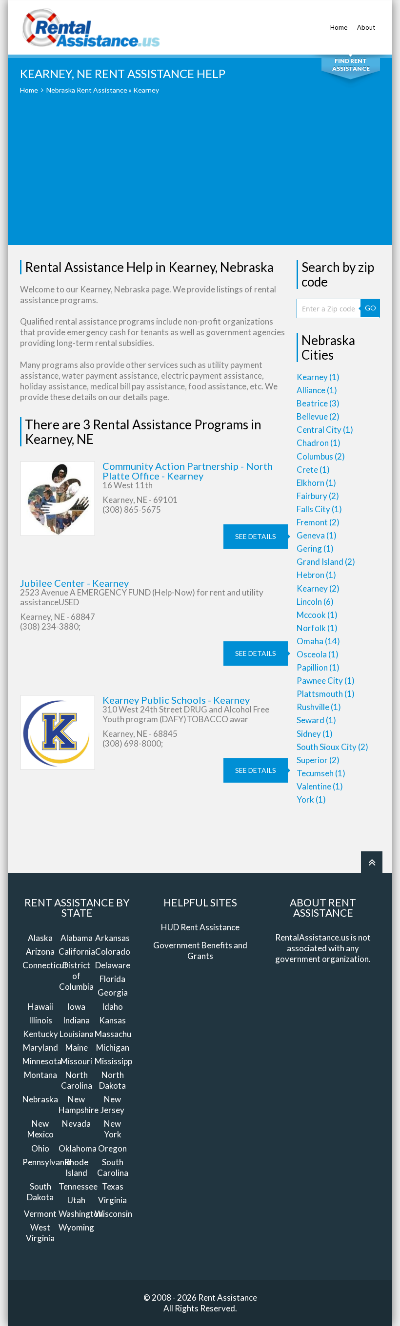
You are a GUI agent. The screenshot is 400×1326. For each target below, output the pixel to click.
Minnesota (41, 1061)
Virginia (112, 1200)
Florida (112, 979)
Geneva (317, 535)
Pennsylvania (46, 1162)
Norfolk (317, 628)
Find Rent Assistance (351, 64)
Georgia (113, 992)
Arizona (40, 951)
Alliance (317, 390)
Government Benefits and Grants (200, 950)
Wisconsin (113, 1214)
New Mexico (40, 1128)
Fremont (318, 522)
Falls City (319, 509)
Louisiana (77, 1034)
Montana (40, 1075)
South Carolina (112, 1167)
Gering (315, 548)
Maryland (40, 1047)
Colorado (112, 951)
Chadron (318, 443)
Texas (112, 1186)
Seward (316, 720)
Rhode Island (76, 1167)
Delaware (112, 965)
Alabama (76, 938)
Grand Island (326, 562)
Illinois (40, 1020)
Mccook (317, 615)
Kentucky (40, 1034)
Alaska (40, 938)
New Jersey (112, 1104)
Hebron (316, 575)
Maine (76, 1047)
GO (370, 308)
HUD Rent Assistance (200, 927)
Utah (76, 1200)
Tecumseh (321, 773)
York (311, 799)
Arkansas (112, 938)
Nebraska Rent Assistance (86, 90)
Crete (313, 469)
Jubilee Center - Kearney (74, 583)
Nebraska (40, 1099)
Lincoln (315, 601)
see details (255, 536)
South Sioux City (332, 747)
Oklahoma (78, 1148)
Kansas (112, 1020)
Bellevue (318, 416)
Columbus (321, 456)
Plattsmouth (326, 694)
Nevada (76, 1123)
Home (338, 27)
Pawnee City (326, 680)
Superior (318, 760)
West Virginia (40, 1232)
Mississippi (114, 1061)
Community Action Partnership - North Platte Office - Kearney (187, 470)
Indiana (76, 1020)
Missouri (76, 1061)
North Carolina (76, 1080)
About (366, 27)
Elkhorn (316, 483)
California (77, 951)
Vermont (40, 1214)
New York (112, 1128)
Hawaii (40, 1006)
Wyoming (76, 1227)
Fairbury (318, 496)
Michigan (112, 1047)
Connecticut (44, 965)
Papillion (318, 667)
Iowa (76, 1006)
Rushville (319, 707)
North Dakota (112, 1080)
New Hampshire (79, 1104)
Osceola (318, 654)
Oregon (112, 1148)
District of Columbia (76, 976)
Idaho (112, 1006)
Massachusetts (122, 1034)
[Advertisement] (200, 177)
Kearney (318, 377)
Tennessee (78, 1186)
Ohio (40, 1148)
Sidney (315, 734)
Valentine (320, 786)
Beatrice (318, 403)
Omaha (318, 641)
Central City (325, 429)
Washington (81, 1214)
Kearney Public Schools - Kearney (176, 700)
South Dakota (40, 1191)
